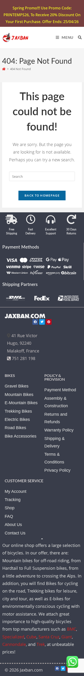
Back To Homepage (42, 195)
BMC (71, 629)
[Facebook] (35, 322)
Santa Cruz (48, 637)
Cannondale (14, 644)
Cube (31, 637)
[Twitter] (42, 322)
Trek (41, 644)
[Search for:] (78, 38)
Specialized (13, 637)
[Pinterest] (49, 322)
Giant (66, 637)
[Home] (4, 69)
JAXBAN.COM (25, 316)
